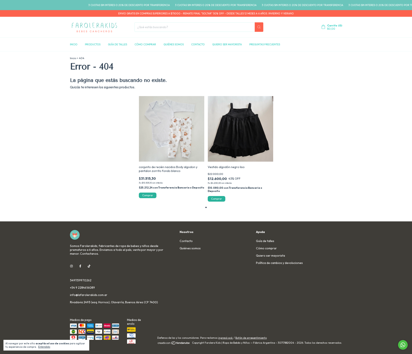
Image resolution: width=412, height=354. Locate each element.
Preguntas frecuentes (264, 44)
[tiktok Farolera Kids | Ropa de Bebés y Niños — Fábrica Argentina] (89, 266)
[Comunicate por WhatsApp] (403, 345)
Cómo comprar (145, 44)
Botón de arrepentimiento (251, 337)
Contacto (198, 44)
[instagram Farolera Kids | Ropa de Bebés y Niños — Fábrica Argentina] (71, 266)
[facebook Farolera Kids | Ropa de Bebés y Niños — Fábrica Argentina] (80, 266)
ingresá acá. (225, 337)
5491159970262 (80, 280)
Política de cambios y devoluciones (279, 263)
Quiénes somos (174, 44)
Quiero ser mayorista (227, 44)
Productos (92, 44)
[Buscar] (259, 27)
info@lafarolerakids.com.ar (88, 295)
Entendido (44, 346)
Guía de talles (117, 44)
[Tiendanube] (174, 343)
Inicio (73, 44)
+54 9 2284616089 (82, 288)
